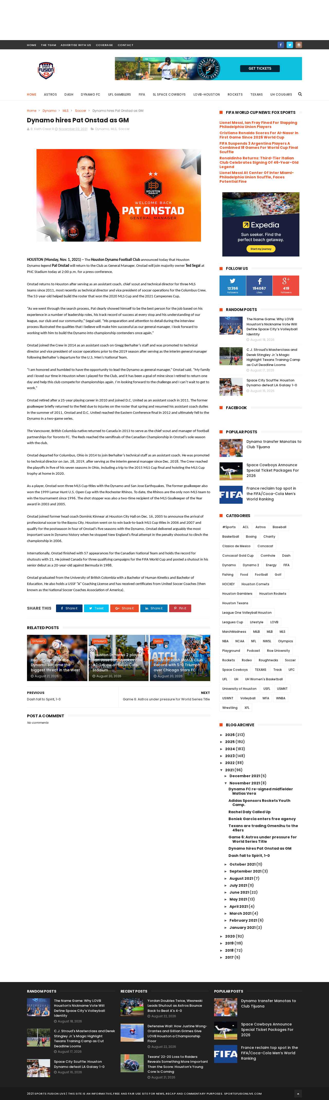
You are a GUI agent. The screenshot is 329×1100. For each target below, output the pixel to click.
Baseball (279, 527)
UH (236, 679)
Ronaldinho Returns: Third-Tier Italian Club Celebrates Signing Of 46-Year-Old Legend (259, 162)
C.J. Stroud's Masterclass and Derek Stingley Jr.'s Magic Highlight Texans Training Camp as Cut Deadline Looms (273, 357)
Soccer (80, 110)
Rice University (278, 650)
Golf (278, 574)
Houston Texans (235, 603)
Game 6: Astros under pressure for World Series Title (263, 839)
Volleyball (247, 698)
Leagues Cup (232, 622)
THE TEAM (48, 45)
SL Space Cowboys (169, 94)
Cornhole (268, 555)
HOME (31, 45)
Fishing (227, 574)
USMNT (282, 688)
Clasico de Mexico (236, 546)
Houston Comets (255, 584)
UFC (292, 669)
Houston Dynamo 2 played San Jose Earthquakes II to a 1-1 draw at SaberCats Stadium (118, 662)
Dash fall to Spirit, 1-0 (249, 855)
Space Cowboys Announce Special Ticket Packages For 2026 (272, 470)
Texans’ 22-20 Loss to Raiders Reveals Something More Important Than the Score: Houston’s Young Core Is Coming (178, 1064)
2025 (230, 741)
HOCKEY (228, 584)
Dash (69, 94)
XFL (246, 707)
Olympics (285, 641)
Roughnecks (268, 660)
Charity (269, 536)
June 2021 (240, 892)
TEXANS (260, 669)
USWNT (227, 698)
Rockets (235, 94)
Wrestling (229, 707)
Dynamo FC (90, 94)
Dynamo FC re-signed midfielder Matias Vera (261, 791)
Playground (231, 650)
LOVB (274, 622)
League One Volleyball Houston (247, 612)
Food (244, 574)
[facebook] (281, 45)
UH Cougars (281, 94)
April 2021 (239, 906)
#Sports (229, 527)
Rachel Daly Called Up (250, 811)
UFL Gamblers (119, 94)
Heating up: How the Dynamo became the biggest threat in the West (55, 665)
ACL (246, 527)
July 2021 (239, 885)
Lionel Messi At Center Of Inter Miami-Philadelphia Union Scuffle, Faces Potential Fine (257, 177)
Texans (256, 94)
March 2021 (241, 913)
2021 (229, 770)
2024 (230, 748)
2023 (230, 755)
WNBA (280, 698)
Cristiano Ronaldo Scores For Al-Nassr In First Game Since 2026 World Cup (259, 135)
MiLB (256, 631)
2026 (230, 734)
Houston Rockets (272, 593)
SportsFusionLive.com (243, 1094)
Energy (271, 565)
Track (277, 669)
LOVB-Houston (207, 94)
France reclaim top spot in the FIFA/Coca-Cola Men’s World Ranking (271, 494)
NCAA (239, 641)
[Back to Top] (298, 1093)
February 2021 (244, 920)
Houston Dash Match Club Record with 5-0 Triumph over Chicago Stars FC (178, 665)
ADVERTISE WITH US (76, 45)
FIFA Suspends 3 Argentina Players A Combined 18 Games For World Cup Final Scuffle (259, 148)
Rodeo (247, 660)
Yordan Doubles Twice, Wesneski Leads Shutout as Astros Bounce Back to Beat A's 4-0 (175, 1005)
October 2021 (243, 864)
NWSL (267, 641)
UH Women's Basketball (264, 679)
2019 (229, 943)
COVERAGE (104, 45)
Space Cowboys (235, 669)
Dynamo (49, 110)
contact (126, 45)
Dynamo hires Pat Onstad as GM (260, 848)
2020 (230, 936)
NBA (225, 641)
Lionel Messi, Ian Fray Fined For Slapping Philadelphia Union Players (258, 125)
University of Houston (239, 688)
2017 (229, 957)
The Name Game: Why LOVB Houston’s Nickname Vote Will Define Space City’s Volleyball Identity (272, 327)
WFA (265, 698)
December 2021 (245, 775)
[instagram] (299, 45)
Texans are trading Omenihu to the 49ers (263, 828)
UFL (224, 679)
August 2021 (242, 878)
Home (31, 94)
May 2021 (239, 899)
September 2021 (246, 871)
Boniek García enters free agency (262, 818)
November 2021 (245, 783)
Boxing (251, 536)
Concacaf (265, 546)
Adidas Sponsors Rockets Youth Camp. (259, 803)
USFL (266, 688)
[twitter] (290, 45)
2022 (230, 762)
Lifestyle (256, 622)
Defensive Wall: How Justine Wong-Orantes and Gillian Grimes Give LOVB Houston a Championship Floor (177, 1034)
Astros (50, 94)
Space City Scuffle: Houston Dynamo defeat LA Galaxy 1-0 (271, 383)
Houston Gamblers (237, 593)
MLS (66, 110)
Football (261, 574)
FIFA (142, 94)
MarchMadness (234, 631)
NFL (253, 641)
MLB (270, 631)
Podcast (253, 650)
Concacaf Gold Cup (238, 555)
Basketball (230, 536)
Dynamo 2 (251, 565)
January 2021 (243, 927)
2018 (229, 950)
